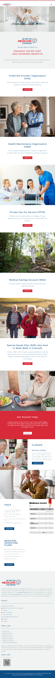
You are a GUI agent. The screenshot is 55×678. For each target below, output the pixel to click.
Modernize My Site (30, 673)
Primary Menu (51, 5)
